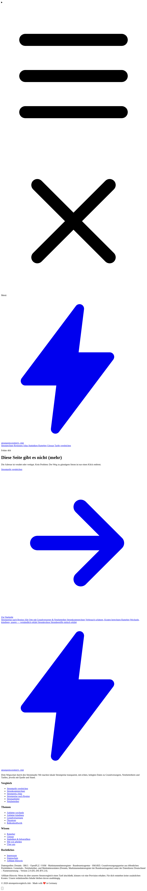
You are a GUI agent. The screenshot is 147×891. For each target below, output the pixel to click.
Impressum (12, 855)
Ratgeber (42, 445)
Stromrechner (7, 445)
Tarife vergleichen (63, 445)
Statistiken (33, 445)
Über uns (11, 844)
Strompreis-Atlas (14, 793)
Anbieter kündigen (15, 815)
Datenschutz (12, 858)
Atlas (25, 445)
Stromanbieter (13, 799)
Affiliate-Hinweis (15, 860)
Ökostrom (11, 820)
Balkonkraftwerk (14, 823)
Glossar (51, 445)
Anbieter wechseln (15, 812)
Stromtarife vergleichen (17, 788)
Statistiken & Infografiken (18, 839)
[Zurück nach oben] (2, 888)
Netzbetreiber (13, 801)
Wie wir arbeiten (14, 842)
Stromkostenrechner (16, 791)
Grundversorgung (15, 818)
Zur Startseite (7, 617)
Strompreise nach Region (18, 796)
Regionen (18, 445)
